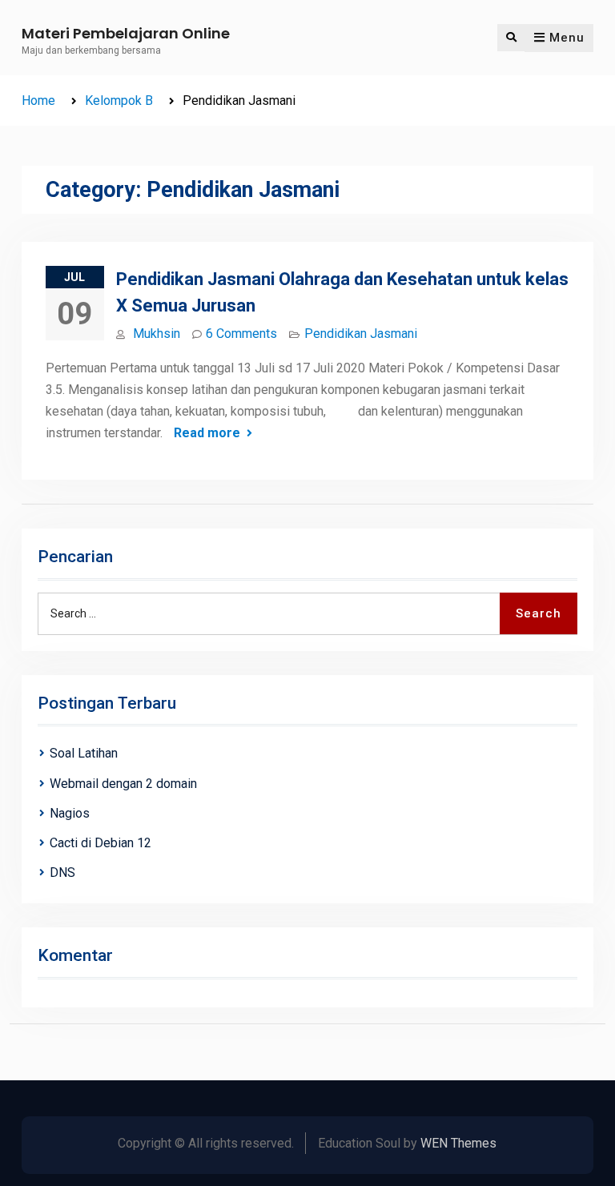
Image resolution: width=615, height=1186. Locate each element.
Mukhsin (156, 333)
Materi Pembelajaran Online (126, 33)
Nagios (70, 813)
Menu (567, 37)
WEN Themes (458, 1143)
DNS (62, 872)
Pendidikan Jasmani (360, 333)
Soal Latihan (84, 753)
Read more (207, 432)
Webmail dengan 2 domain (123, 783)
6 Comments (241, 333)
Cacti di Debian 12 (100, 842)
